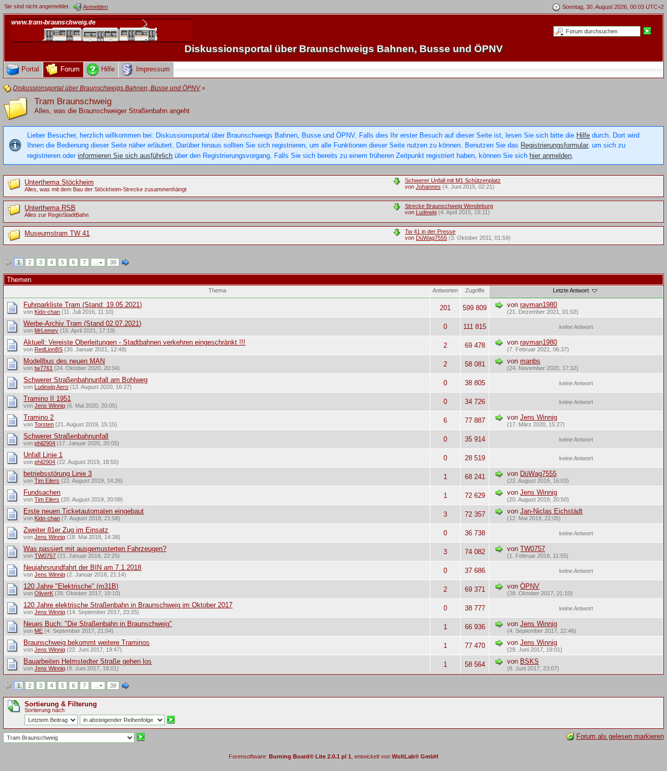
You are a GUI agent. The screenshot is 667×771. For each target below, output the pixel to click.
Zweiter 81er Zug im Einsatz (65, 530)
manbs (530, 361)
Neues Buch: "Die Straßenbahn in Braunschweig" (97, 624)
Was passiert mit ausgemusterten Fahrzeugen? (94, 549)
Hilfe (583, 135)
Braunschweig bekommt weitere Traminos (86, 642)
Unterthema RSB (50, 208)
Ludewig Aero (51, 387)
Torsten (44, 424)
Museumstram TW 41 (57, 233)
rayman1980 (538, 305)
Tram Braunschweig (73, 101)
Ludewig (426, 212)
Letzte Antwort (571, 290)
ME (38, 631)
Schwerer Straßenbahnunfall (65, 436)
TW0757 (45, 556)
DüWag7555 (431, 238)
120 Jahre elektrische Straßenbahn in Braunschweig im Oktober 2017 (127, 605)
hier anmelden (550, 156)
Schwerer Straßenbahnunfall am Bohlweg (85, 380)
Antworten (445, 290)
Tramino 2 (38, 417)
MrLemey (46, 330)
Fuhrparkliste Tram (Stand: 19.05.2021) (82, 305)
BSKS (529, 661)
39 (113, 262)
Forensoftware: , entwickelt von (333, 756)
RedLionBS (48, 349)
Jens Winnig (49, 405)
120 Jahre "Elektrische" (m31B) (70, 586)
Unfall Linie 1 (43, 455)
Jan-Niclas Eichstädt (551, 511)
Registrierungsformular (554, 145)
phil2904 (44, 443)
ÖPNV (529, 586)
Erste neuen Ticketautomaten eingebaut (83, 511)
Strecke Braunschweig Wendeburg (449, 206)
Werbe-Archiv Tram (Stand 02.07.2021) (82, 323)
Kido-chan (47, 312)
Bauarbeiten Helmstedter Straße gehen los (87, 661)
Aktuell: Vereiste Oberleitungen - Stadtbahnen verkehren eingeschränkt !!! (134, 342)
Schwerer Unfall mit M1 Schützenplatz (453, 180)
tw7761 (43, 368)
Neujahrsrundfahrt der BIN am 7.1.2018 (82, 567)
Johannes (428, 186)
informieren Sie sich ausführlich (125, 156)
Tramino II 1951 (47, 398)
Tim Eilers (46, 481)
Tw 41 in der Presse (430, 231)
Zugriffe (475, 290)
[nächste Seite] (125, 263)
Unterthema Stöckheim (59, 182)
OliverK (43, 593)
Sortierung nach (44, 710)
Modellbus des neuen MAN (64, 361)
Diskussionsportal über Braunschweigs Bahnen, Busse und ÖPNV (343, 48)
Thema (217, 290)
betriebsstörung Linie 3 (57, 474)
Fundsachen (41, 492)
